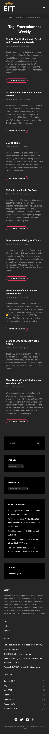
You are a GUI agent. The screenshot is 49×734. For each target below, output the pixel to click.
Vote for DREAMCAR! (12, 649)
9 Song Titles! (13, 142)
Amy (30, 46)
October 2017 (9, 681)
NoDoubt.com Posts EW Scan (21, 190)
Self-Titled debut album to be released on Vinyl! (23, 645)
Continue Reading (18, 81)
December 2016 (10, 708)
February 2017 (10, 699)
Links (6, 626)
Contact (7, 631)
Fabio (10, 548)
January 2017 (9, 704)
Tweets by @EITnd (15, 573)
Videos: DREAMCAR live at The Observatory (22, 667)
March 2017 (9, 695)
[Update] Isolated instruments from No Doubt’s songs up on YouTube (24, 523)
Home (10, 17)
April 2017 (8, 690)
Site (5, 621)
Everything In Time (23, 726)
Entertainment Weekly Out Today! (23, 240)
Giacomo (11, 539)
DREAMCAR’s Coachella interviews (18, 654)
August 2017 (9, 685)
